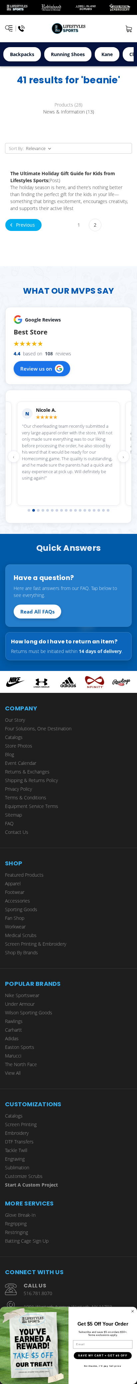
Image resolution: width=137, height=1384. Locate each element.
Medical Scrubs (21, 935)
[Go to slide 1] (29, 510)
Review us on (36, 368)
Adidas (12, 1038)
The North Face (21, 1064)
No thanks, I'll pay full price (102, 1366)
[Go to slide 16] (98, 510)
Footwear (14, 892)
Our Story (15, 720)
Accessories (17, 901)
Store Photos (18, 746)
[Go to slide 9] (66, 510)
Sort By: (16, 148)
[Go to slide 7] (57, 510)
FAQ (9, 823)
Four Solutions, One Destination (38, 728)
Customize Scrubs (24, 1176)
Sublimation (17, 1167)
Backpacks (22, 54)
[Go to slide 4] (43, 510)
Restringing (16, 1232)
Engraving (15, 1159)
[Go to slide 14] (89, 510)
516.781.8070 (38, 1293)
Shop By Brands (21, 952)
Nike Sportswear (22, 995)
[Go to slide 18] (108, 510)
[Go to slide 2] (33, 510)
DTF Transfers (19, 1141)
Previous (25, 225)
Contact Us (16, 832)
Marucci (13, 1056)
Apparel (13, 883)
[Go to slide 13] (84, 510)
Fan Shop (14, 918)
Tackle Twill (16, 1150)
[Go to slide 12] (80, 510)
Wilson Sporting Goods (28, 1012)
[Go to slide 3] (38, 510)
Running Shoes (68, 54)
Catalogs (14, 737)
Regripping (16, 1223)
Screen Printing (21, 1124)
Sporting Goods (21, 909)
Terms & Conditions (25, 797)
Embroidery (17, 1133)
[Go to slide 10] (70, 510)
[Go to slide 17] (103, 510)
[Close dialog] (132, 1311)
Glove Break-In (20, 1215)
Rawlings (14, 1021)
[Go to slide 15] (94, 510)
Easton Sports (19, 1047)
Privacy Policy (18, 789)
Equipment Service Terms (31, 806)
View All (13, 1073)
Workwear (15, 926)
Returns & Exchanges (27, 771)
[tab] (68, 104)
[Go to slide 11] (75, 510)
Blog (9, 754)
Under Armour (20, 1004)
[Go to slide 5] (47, 510)
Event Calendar (20, 763)
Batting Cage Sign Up (27, 1241)
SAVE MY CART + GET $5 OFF (102, 1355)
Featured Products (24, 875)
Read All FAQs (37, 611)
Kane (107, 54)
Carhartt (13, 1030)
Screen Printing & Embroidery (35, 944)
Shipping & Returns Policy (31, 780)
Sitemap (13, 815)
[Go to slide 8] (61, 510)
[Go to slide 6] (52, 510)
